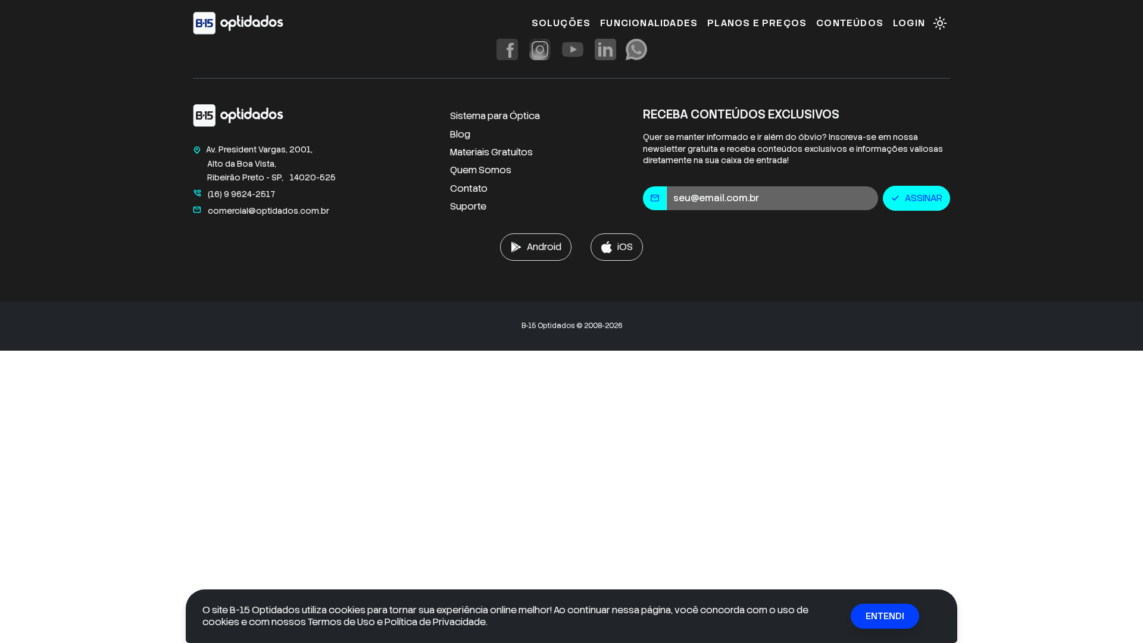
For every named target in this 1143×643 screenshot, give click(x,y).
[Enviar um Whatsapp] (636, 49)
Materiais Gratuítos (491, 152)
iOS (625, 247)
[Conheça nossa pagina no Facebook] (507, 49)
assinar (916, 198)
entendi (885, 616)
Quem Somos (480, 170)
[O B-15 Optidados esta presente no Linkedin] (605, 49)
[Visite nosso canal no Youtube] (572, 49)
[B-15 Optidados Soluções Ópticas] (238, 118)
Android (544, 247)
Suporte (468, 206)
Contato (469, 188)
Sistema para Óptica (495, 116)
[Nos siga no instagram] (539, 49)
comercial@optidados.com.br (261, 210)
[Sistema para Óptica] (238, 23)
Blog (460, 134)
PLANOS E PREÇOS (757, 23)
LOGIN (909, 23)
